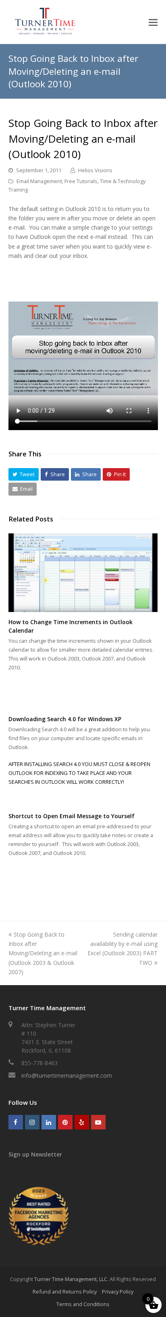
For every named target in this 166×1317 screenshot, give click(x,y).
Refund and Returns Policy (65, 1291)
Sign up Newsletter (35, 1154)
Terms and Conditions (83, 1304)
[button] (23, 474)
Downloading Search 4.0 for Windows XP (64, 719)
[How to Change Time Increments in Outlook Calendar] (83, 572)
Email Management (39, 181)
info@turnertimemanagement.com (66, 1075)
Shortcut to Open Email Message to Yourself (71, 816)
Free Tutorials (81, 181)
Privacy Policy (117, 1291)
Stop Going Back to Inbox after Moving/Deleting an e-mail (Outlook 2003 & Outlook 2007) (42, 953)
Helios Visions (95, 170)
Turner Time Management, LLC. (71, 1279)
